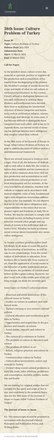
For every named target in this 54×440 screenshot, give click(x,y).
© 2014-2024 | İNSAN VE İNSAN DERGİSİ (21, 436)
